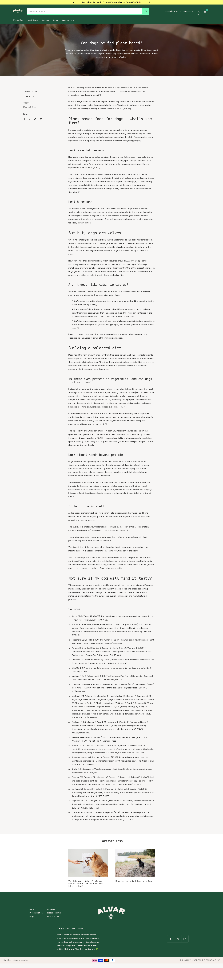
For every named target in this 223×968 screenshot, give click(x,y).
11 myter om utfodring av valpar (134, 881)
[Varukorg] (204, 11)
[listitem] (24, 119)
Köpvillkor (7, 960)
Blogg (55, 20)
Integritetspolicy (20, 960)
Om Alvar (51, 909)
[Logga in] (198, 11)
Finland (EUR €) (171, 11)
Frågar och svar (67, 20)
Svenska (186, 11)
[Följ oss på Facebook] (170, 938)
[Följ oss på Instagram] (177, 938)
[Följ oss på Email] (184, 938)
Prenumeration (36, 913)
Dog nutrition (29, 107)
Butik (32, 909)
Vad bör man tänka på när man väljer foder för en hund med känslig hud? (85, 883)
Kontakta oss (53, 916)
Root (129, 87)
